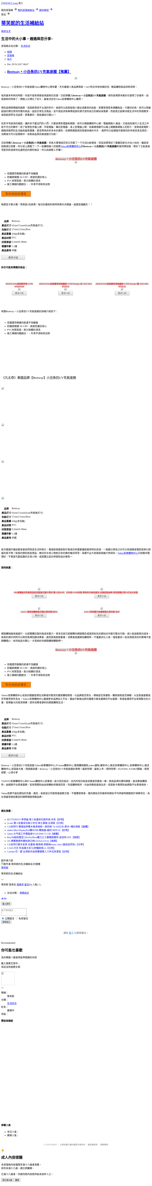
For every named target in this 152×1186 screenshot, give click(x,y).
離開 (17, 1180)
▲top (4, 898)
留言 (26, 884)
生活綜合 (25, 46)
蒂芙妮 (4, 867)
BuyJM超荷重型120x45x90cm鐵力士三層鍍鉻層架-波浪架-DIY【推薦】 (44, 837)
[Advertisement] (76, 1070)
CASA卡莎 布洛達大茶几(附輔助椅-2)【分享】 (31, 848)
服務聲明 (104, 1144)
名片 (9, 59)
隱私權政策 (93, 1144)
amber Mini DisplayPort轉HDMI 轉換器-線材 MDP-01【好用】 (38, 830)
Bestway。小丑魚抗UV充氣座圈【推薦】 (39, 72)
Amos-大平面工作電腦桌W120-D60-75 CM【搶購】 (33, 833)
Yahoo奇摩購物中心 (71, 146)
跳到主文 (6, 31)
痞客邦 (20, 884)
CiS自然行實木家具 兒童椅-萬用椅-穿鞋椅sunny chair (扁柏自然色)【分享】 (46, 844)
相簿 (9, 52)
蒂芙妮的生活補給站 (22, 23)
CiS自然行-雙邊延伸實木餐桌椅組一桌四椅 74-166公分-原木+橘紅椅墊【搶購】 (48, 826)
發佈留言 (6, 922)
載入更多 (6, 904)
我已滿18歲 (7, 1180)
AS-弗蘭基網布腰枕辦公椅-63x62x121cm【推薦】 (32, 841)
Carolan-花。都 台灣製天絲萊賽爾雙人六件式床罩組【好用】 (39, 851)
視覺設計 (24, 893)
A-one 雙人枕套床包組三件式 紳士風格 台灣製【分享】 (36, 823)
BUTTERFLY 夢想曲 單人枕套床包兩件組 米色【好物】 (36, 819)
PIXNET (53, 1144)
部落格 (10, 55)
